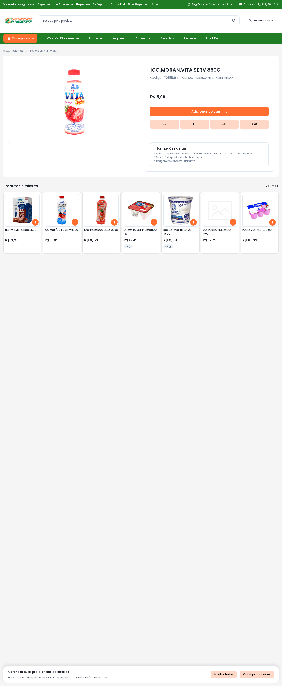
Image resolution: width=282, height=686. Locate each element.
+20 (254, 124)
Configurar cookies (256, 674)
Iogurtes (17, 51)
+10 (224, 124)
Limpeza (119, 38)
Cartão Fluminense (63, 38)
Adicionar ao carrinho (209, 111)
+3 (164, 124)
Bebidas (167, 38)
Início (6, 51)
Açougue (142, 38)
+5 (194, 124)
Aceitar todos (223, 674)
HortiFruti (214, 38)
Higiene (190, 38)
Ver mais (272, 186)
